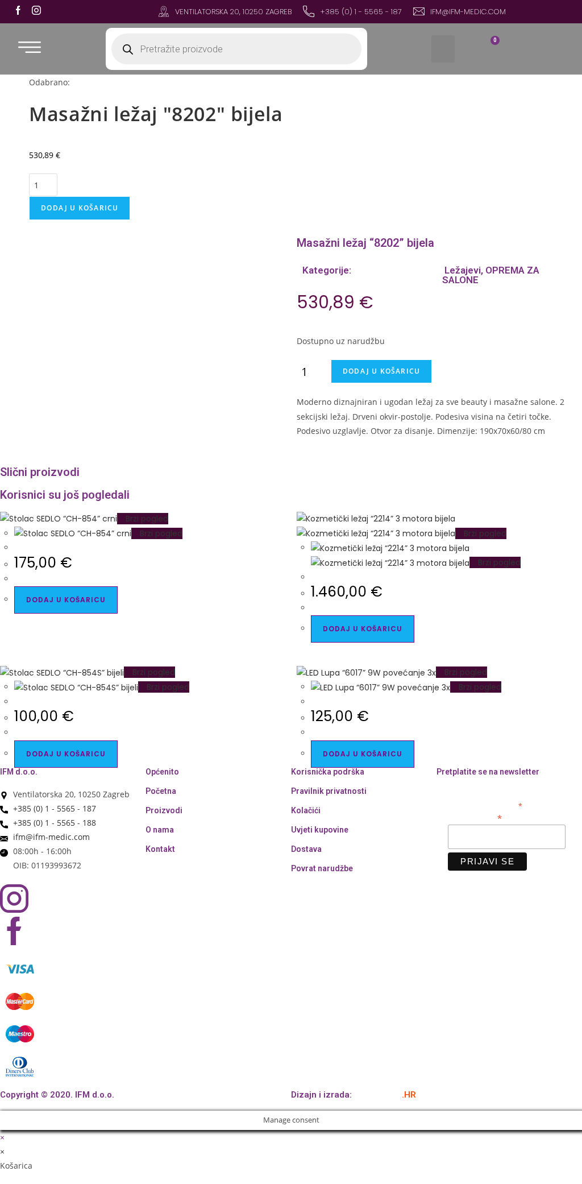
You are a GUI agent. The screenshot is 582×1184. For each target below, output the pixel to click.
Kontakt (160, 849)
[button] (443, 49)
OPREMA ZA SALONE (490, 274)
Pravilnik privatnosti (329, 791)
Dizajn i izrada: (353, 1095)
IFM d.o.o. (19, 771)
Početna (161, 791)
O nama (160, 829)
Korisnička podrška (327, 771)
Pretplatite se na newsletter (487, 771)
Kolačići (306, 810)
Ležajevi (461, 270)
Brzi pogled (145, 518)
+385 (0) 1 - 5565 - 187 (361, 11)
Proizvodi (164, 810)
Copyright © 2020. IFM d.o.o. (57, 1095)
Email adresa (475, 817)
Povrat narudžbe (322, 868)
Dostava (306, 849)
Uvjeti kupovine (319, 829)
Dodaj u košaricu (79, 208)
